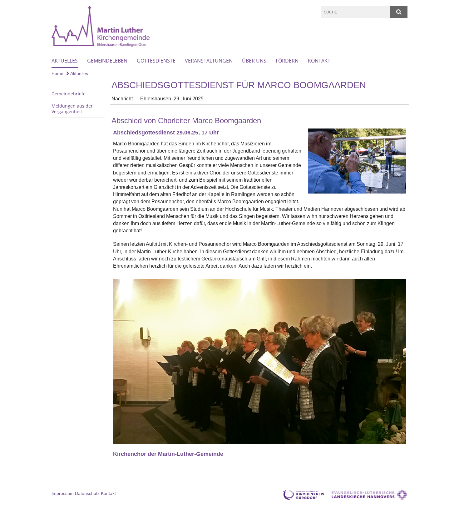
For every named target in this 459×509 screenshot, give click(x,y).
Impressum (63, 493)
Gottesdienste (156, 60)
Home (57, 73)
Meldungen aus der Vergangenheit (72, 108)
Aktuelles (65, 60)
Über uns (254, 60)
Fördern (287, 60)
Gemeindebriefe (69, 94)
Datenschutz (87, 493)
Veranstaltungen (209, 60)
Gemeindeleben (107, 60)
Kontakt (319, 60)
